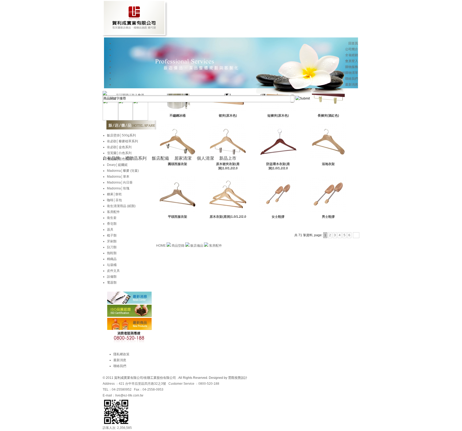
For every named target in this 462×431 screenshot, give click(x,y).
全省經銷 (351, 55)
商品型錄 (178, 245)
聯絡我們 (351, 79)
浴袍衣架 (328, 164)
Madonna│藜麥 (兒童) (123, 171)
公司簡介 (351, 49)
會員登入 (351, 61)
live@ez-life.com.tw (129, 395)
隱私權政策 (121, 354)
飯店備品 (197, 245)
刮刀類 (112, 247)
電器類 (112, 282)
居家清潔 (182, 158)
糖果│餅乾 (114, 194)
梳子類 (112, 235)
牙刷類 (112, 241)
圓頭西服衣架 (177, 164)
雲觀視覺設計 (237, 378)
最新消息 (351, 84)
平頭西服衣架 (177, 217)
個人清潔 (205, 158)
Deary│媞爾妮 (117, 165)
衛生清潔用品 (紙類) (121, 206)
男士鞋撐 (328, 217)
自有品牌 (111, 158)
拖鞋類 (112, 253)
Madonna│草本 (118, 176)
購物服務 (351, 67)
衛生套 (112, 218)
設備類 (112, 277)
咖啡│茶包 (114, 200)
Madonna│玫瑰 (118, 188)
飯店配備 (160, 158)
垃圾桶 (112, 265)
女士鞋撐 (278, 217)
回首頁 (353, 43)
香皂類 (112, 224)
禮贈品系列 (136, 158)
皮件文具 (113, 271)
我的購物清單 (348, 73)
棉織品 (112, 259)
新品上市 (227, 158)
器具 (110, 229)
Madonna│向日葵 (120, 182)
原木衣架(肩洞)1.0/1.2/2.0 (228, 217)
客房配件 (215, 245)
